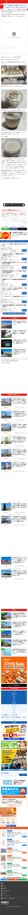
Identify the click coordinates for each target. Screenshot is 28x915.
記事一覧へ (14, 226)
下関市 (24, 717)
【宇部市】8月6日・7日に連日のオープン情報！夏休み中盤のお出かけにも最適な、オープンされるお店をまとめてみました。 (19, 453)
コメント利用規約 (24, 222)
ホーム (3, 883)
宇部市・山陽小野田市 (16, 717)
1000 (9, 362)
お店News (24, 9)
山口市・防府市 (14, 714)
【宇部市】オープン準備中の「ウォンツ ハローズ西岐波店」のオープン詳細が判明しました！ (19, 633)
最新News (10, 9)
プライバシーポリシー (6, 895)
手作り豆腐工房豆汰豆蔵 (13, 360)
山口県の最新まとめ (6, 714)
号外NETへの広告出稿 (6, 890)
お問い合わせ (4, 893)
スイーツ (3, 360)
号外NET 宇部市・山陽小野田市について (9, 898)
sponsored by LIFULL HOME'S (21, 827)
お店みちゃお (4, 362)
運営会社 (3, 885)
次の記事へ (22, 226)
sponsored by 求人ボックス (22, 241)
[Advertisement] (14, 379)
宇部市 (7, 360)
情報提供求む (4, 888)
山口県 (11, 12)
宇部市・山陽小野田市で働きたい (9, 241)
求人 (15, 9)
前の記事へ (6, 226)
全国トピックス (3, 9)
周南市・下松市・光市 (6, 717)
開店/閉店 (19, 9)
